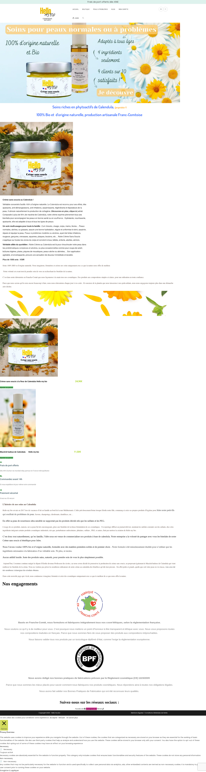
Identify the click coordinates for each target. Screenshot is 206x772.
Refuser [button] (62, 717)
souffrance (58, 218)
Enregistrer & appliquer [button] (9, 770)
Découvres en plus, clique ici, (64, 211)
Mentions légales (137, 713)
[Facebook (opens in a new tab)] (161, 9)
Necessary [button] (4, 746)
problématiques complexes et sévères (22, 248)
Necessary (8, 749)
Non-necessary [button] (6, 758)
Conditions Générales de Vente (156, 713)
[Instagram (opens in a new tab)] (165, 9)
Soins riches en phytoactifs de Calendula (82, 106)
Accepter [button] (53, 717)
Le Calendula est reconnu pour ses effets (64, 204)
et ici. (80, 211)
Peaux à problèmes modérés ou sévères (42, 233)
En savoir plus (72, 717)
